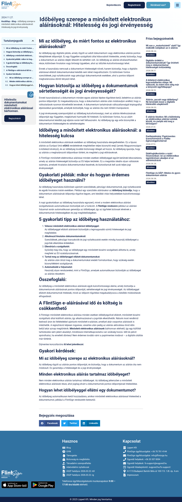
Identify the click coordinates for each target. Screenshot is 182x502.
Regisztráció (134, 5)
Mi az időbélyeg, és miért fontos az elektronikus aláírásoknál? (20, 48)
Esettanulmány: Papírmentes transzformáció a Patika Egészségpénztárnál (160, 138)
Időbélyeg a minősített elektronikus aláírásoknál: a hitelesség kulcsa (20, 55)
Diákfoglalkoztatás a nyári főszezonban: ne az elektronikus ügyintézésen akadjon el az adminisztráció (162, 157)
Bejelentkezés (113, 5)
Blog (14, 21)
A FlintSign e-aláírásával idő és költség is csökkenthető (20, 70)
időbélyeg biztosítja (122, 190)
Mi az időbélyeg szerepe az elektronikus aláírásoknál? (21, 78)
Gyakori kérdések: (13, 74)
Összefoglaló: (11, 67)
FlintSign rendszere (108, 206)
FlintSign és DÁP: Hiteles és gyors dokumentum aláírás (163, 174)
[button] (33, 41)
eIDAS (66, 145)
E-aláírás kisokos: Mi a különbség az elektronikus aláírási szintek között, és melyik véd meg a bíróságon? (163, 120)
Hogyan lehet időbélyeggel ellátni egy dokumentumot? (21, 85)
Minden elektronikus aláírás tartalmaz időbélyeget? (21, 81)
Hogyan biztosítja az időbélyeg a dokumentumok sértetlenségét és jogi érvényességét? (20, 52)
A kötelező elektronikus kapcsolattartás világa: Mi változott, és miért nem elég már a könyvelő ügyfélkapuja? (162, 83)
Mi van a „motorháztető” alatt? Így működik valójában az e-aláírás (163, 46)
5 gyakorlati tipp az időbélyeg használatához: (20, 63)
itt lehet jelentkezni (73, 344)
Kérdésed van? (158, 5)
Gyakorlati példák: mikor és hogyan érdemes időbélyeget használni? (20, 59)
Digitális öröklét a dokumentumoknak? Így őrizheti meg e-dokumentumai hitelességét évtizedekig (162, 64)
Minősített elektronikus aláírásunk (87, 328)
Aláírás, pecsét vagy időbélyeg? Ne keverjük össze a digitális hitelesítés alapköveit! (162, 102)
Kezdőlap (5, 21)
